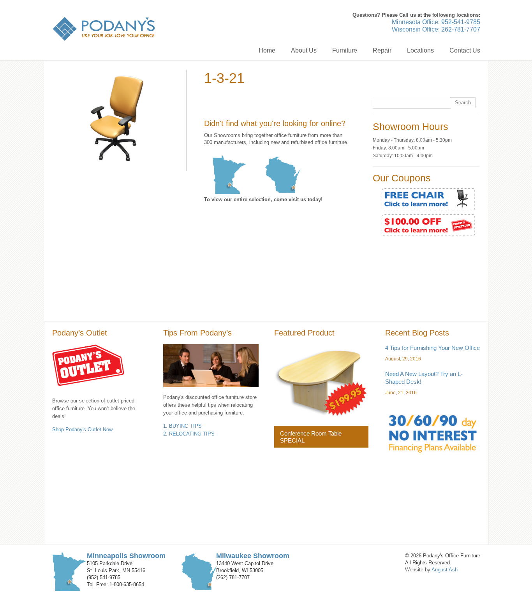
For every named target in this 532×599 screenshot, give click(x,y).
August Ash (445, 570)
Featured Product (304, 332)
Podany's (104, 29)
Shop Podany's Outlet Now (82, 429)
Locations (420, 50)
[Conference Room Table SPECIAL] (321, 381)
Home (267, 50)
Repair (382, 50)
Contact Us (464, 50)
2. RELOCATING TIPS (189, 434)
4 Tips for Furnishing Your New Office (432, 347)
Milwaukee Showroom (252, 556)
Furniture (344, 50)
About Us (304, 50)
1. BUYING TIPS (182, 426)
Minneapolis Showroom (126, 556)
